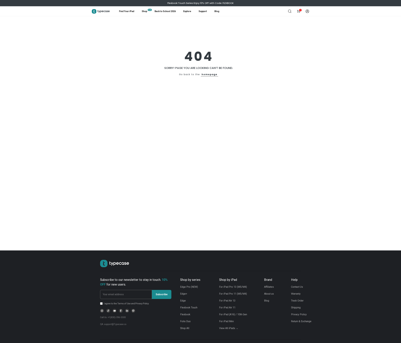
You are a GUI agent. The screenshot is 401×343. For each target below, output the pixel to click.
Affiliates (269, 286)
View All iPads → (228, 328)
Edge (183, 300)
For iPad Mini (226, 321)
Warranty (296, 293)
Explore (187, 11)
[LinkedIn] (127, 311)
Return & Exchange (301, 321)
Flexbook (185, 314)
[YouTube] (114, 311)
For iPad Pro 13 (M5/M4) (233, 286)
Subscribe (162, 294)
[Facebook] (121, 311)
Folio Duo (185, 321)
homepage (209, 74)
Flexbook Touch (188, 307)
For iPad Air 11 (227, 307)
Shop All (184, 328)
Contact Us (297, 286)
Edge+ (183, 293)
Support (203, 11)
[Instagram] (102, 311)
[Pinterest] (133, 311)
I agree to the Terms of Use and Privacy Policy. (126, 303)
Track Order (297, 300)
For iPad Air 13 (227, 300)
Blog (216, 11)
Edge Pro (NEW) (189, 286)
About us (269, 293)
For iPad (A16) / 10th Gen (233, 314)
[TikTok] (108, 311)
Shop (144, 11)
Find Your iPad (126, 11)
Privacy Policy (299, 314)
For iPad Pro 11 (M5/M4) (233, 293)
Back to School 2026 (165, 11)
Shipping (296, 307)
